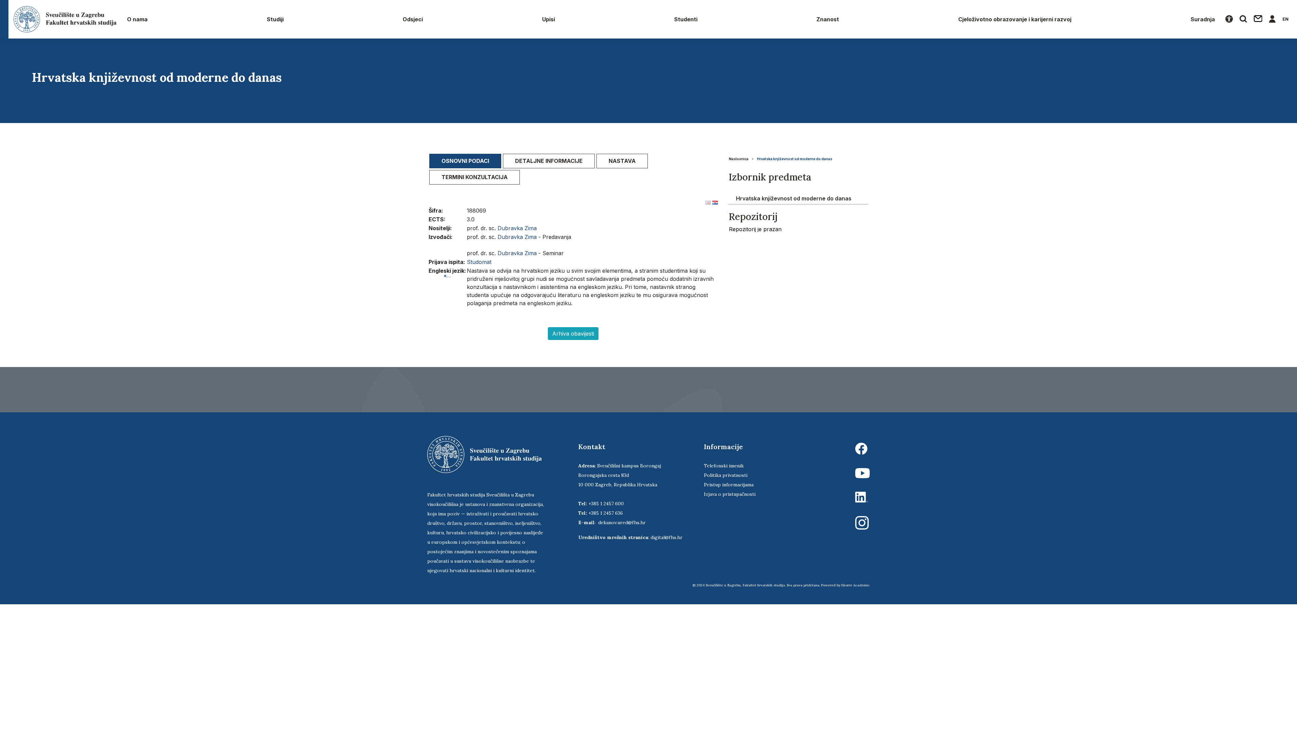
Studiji (275, 19)
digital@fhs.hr (667, 537)
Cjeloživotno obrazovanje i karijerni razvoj (1014, 19)
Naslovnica (738, 159)
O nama (137, 19)
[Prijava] (1272, 19)
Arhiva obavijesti (573, 333)
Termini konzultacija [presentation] (474, 177)
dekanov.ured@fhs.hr (622, 522)
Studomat (479, 262)
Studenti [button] (685, 19)
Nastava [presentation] (622, 160)
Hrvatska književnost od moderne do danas (794, 159)
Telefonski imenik (724, 466)
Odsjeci (413, 19)
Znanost (827, 19)
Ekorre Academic (855, 585)
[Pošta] (1258, 19)
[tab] (465, 161)
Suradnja (1203, 19)
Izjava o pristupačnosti (730, 494)
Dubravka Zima (517, 228)
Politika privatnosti (725, 475)
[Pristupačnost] (1229, 19)
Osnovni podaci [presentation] (465, 160)
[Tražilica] (1243, 19)
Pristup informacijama (729, 485)
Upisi (548, 19)
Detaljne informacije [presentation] (549, 160)
